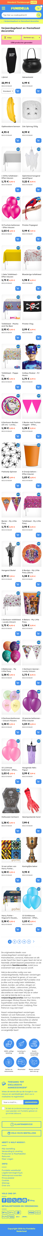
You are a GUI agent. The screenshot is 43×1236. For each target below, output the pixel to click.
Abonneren (31, 1102)
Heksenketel (27, 77)
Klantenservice (23, 1124)
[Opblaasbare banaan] (11, 110)
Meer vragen (7, 1159)
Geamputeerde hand (31, 817)
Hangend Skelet (9, 570)
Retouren (6, 1156)
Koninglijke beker (29, 866)
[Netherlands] (4, 1200)
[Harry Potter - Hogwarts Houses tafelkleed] (11, 899)
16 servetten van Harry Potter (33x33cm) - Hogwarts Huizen (11, 867)
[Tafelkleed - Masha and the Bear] (11, 307)
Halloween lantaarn (10, 817)
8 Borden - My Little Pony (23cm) (30, 571)
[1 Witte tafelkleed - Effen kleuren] (11, 159)
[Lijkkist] (11, 61)
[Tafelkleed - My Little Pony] (32, 505)
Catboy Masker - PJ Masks (30, 374)
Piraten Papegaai (30, 225)
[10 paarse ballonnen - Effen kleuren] (32, 702)
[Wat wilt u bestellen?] (3, 8)
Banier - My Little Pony (9, 522)
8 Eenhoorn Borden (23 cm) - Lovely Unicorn (10, 423)
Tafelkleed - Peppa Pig (10, 374)
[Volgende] (34, 941)
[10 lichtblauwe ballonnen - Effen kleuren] (32, 899)
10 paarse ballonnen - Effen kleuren (31, 719)
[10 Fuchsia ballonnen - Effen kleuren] (11, 209)
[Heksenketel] (32, 61)
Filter (9, 38)
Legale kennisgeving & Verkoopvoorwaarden (12, 1174)
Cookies (5, 1180)
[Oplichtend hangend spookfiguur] (32, 159)
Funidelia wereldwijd (11, 1170)
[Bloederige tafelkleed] (32, 258)
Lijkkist (5, 77)
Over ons (6, 1185)
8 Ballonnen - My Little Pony (9, 670)
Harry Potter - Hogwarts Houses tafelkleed (9, 916)
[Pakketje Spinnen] (11, 455)
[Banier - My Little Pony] (11, 505)
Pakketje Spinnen (9, 472)
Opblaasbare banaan (11, 126)
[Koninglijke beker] (32, 850)
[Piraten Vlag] (32, 307)
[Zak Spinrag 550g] (32, 110)
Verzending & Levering (12, 1151)
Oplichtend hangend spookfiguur (31, 177)
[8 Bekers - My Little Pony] (32, 603)
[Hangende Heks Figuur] (32, 751)
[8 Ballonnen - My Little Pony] (11, 653)
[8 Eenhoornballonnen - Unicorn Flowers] (11, 702)
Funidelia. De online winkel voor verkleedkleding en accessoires (20, 8)
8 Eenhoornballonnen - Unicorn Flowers (11, 719)
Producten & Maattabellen (14, 1154)
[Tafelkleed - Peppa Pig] (11, 357)
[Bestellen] (18, 91)
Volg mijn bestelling (23, 1133)
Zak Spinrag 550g (30, 126)
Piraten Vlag (27, 324)
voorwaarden (11, 1111)
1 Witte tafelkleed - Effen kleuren (10, 177)
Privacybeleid (8, 1178)
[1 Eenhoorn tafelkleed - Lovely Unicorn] (11, 603)
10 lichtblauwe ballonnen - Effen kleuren (29, 916)
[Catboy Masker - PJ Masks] (32, 357)
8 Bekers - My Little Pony (30, 620)
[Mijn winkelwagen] (38, 8)
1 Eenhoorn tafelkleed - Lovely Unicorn (11, 620)
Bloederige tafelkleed (31, 274)
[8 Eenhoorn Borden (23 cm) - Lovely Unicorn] (11, 406)
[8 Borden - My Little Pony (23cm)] (32, 554)
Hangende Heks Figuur (29, 769)
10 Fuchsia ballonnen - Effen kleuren (11, 226)
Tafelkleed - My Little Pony (31, 522)
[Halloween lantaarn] (11, 800)
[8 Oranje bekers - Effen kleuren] (32, 455)
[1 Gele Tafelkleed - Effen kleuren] (11, 258)
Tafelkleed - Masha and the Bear (10, 325)
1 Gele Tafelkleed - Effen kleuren (10, 275)
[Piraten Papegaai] (32, 209)
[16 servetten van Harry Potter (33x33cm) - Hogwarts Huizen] (11, 850)
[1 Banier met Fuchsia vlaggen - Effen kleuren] (32, 406)
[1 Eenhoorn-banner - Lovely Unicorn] (32, 653)
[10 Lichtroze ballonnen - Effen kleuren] (11, 751)
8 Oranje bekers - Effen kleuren (29, 473)
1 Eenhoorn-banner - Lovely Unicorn (31, 670)
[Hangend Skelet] (11, 554)
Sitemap (5, 1183)
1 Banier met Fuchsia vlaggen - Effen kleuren (31, 423)
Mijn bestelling (8, 1148)
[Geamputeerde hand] (32, 800)
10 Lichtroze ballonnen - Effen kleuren (9, 769)
